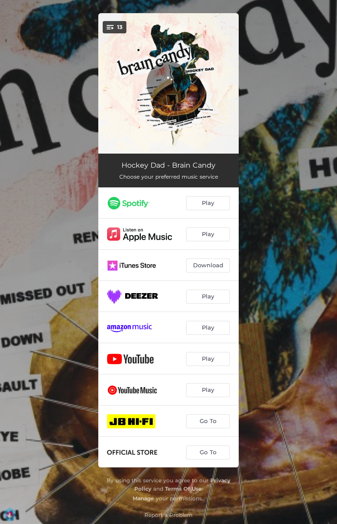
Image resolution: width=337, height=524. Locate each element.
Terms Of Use (183, 488)
